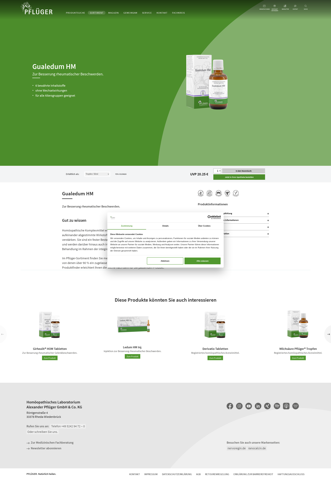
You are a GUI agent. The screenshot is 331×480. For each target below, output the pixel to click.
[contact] (295, 6)
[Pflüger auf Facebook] (230, 406)
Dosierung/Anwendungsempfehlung (215, 213)
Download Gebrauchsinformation (213, 233)
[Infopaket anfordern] (274, 6)
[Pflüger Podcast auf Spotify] (277, 406)
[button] (328, 334)
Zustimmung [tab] (127, 226)
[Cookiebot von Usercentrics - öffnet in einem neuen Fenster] (209, 217)
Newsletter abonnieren (46, 448)
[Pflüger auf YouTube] (248, 406)
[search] (305, 6)
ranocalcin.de (257, 448)
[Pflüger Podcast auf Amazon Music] (295, 406)
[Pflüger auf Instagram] (239, 406)
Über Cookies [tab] (204, 226)
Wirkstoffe (202, 226)
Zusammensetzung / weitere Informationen (218, 220)
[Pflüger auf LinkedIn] (258, 406)
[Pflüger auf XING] (267, 406)
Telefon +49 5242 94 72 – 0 (68, 426)
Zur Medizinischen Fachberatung (52, 442)
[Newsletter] (285, 6)
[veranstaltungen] (264, 6)
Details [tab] (165, 226)
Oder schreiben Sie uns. (42, 432)
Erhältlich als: (72, 174)
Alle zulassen (203, 261)
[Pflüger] (36, 8)
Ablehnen (165, 261)
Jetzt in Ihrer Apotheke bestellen (239, 177)
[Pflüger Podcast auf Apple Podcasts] (286, 406)
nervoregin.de (237, 448)
